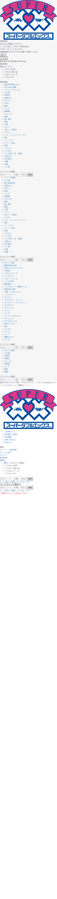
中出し (7, 103)
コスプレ (8, 148)
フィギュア (9, 276)
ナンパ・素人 (9, 143)
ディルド (8, 297)
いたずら (8, 151)
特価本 (7, 358)
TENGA (7, 271)
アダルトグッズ (10, 273)
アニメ (7, 127)
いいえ (4, 58)
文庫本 (7, 356)
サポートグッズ (10, 279)
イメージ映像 (9, 178)
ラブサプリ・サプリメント (15, 302)
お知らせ (8, 442)
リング (7, 313)
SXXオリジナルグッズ (13, 268)
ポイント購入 (9, 263)
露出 (6, 106)
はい (3, 55)
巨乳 (6, 145)
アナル (7, 132)
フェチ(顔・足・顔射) (13, 153)
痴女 (6, 116)
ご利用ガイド (9, 432)
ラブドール (9, 308)
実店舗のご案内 (10, 434)
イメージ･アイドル (12, 90)
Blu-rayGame (9, 183)
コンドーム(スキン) (12, 316)
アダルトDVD (11, 466)
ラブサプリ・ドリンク (13, 300)
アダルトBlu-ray (13, 468)
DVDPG (7, 95)
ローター (8, 329)
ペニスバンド (9, 294)
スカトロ (8, 114)
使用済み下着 (9, 289)
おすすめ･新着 (10, 87)
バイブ (7, 332)
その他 (7, 92)
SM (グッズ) (9, 324)
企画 (6, 164)
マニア (7, 108)
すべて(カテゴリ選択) (15, 463)
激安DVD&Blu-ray (11, 84)
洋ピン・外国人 (10, 130)
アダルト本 (11, 473)
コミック (8, 361)
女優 (6, 161)
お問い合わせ (9, 440)
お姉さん (8, 156)
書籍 (6, 372)
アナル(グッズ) (10, 321)
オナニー (8, 100)
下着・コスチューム (12, 292)
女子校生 (8, 159)
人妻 (6, 124)
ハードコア (9, 140)
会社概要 (8, 437)
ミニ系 (7, 167)
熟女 (6, 122)
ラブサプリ (9, 305)
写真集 (7, 364)
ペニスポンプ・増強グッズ (15, 286)
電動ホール (9, 337)
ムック (7, 366)
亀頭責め (8, 284)
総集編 (7, 111)
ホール (7, 340)
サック (7, 310)
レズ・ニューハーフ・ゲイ (15, 135)
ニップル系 (9, 281)
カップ (7, 334)
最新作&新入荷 (10, 265)
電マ (6, 326)
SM (5, 138)
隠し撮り (8, 119)
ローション (9, 318)
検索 (30, 174)
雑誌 (6, 369)
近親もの (8, 98)
